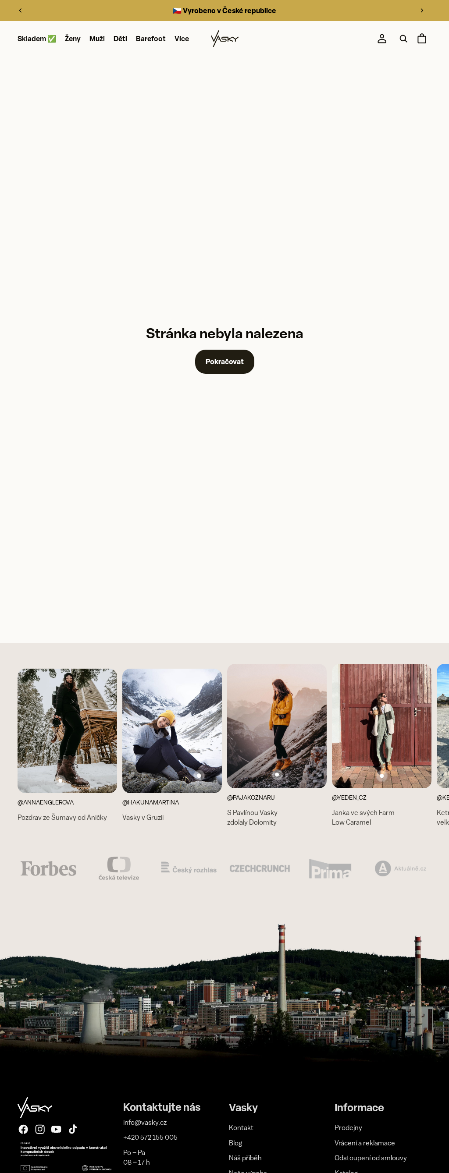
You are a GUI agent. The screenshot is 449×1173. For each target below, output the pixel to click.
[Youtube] (56, 1129)
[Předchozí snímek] (20, 10)
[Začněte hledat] (403, 39)
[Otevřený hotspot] (60, 781)
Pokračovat (225, 361)
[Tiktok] (72, 1129)
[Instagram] (40, 1129)
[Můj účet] (382, 39)
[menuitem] (181, 39)
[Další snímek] (421, 10)
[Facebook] (23, 1129)
